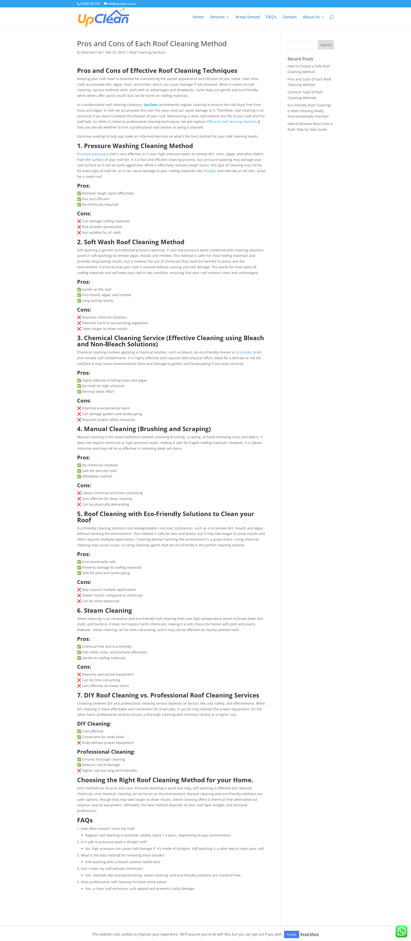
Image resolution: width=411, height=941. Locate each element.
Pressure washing (91, 154)
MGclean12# (92, 52)
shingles (209, 171)
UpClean (150, 104)
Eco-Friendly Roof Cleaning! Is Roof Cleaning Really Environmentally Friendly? (309, 111)
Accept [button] (291, 934)
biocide (245, 352)
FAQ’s (271, 17)
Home (198, 17)
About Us (311, 17)
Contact (290, 17)
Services (217, 17)
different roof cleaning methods (231, 121)
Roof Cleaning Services (147, 52)
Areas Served (248, 17)
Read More (309, 934)
